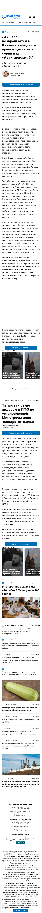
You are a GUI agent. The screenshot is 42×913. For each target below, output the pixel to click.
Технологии (8, 654)
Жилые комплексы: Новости (14, 400)
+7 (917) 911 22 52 (19, 808)
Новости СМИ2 (8, 351)
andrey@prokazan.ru (20, 811)
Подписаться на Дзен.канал (21, 85)
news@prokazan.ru (20, 826)
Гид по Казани (9, 778)
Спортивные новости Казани (14, 32)
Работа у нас (19, 830)
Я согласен (20, 910)
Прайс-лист (20, 815)
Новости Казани (10, 704)
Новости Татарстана (11, 583)
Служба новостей (10, 425)
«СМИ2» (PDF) (32, 896)
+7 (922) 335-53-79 (19, 823)
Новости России (10, 640)
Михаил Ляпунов (17, 73)
